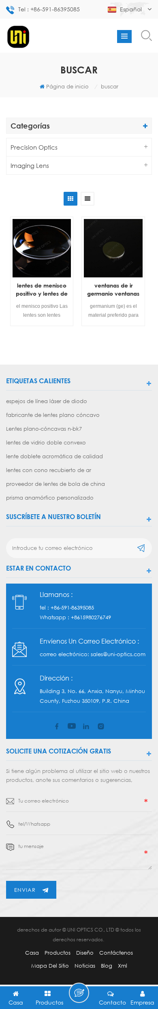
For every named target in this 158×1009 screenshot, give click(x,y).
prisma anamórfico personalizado (50, 497)
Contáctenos (116, 952)
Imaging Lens (30, 165)
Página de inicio (67, 86)
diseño (85, 952)
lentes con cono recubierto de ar (48, 470)
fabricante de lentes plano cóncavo (53, 415)
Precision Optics (34, 147)
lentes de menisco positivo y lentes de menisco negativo (42, 290)
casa (32, 952)
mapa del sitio (50, 965)
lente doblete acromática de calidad (54, 456)
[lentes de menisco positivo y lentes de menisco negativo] (42, 248)
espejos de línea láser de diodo (46, 401)
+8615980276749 (91, 617)
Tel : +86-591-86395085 (49, 9)
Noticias (85, 965)
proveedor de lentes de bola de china (55, 484)
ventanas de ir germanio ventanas (113, 289)
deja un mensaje (79, 993)
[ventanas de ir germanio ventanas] (113, 248)
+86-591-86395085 (72, 607)
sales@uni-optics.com (118, 654)
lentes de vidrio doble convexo (46, 442)
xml (122, 965)
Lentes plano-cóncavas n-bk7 (44, 428)
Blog (106, 965)
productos (57, 952)
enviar (25, 890)
